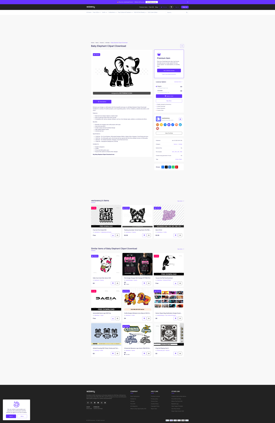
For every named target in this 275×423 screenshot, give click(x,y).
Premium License (155, 396)
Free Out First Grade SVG (99, 230)
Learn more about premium (169, 74)
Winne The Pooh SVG (176, 401)
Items (97, 42)
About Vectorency (134, 396)
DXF (178, 151)
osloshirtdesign (129, 280)
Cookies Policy (154, 403)
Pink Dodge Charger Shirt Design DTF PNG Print (137, 278)
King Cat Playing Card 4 (162, 348)
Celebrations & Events (106, 232)
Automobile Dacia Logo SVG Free (102, 313)
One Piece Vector (175, 408)
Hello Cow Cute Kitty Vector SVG (102, 278)
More (22, 416)
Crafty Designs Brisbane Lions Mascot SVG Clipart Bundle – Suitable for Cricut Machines (137, 313)
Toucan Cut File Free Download (164, 278)
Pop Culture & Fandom (170, 315)
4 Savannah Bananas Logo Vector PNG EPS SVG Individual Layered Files (137, 348)
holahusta (96, 280)
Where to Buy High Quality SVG (138, 408)
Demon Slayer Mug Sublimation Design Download (169, 313)
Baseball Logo (175, 403)
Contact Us (133, 398)
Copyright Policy (155, 406)
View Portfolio (169, 133)
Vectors (102, 42)
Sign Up (185, 7)
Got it (11, 416)
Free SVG (132, 403)
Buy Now (169, 101)
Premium (164, 7)
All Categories (134, 406)
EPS (176, 151)
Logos (102, 315)
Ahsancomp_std (160, 350)
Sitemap (132, 401)
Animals (107, 42)
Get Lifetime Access (151, 2)
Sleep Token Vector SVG (177, 411)
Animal (176, 159)
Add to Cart (169, 96)
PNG (181, 151)
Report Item (154, 408)
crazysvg (96, 350)
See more (180, 201)
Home (92, 42)
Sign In (177, 7)
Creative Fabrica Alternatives (178, 396)
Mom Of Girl (159, 230)
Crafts (165, 232)
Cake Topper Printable (177, 406)
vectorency (97, 232)
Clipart (180, 159)
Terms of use (154, 401)
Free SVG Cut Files (176, 398)
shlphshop (159, 280)
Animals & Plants (167, 280)
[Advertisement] (137, 28)
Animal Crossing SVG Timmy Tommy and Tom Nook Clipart (106, 348)
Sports (135, 280)
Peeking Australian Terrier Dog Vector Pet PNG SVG (137, 230)
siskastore (128, 315)
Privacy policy (154, 398)
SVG (173, 151)
